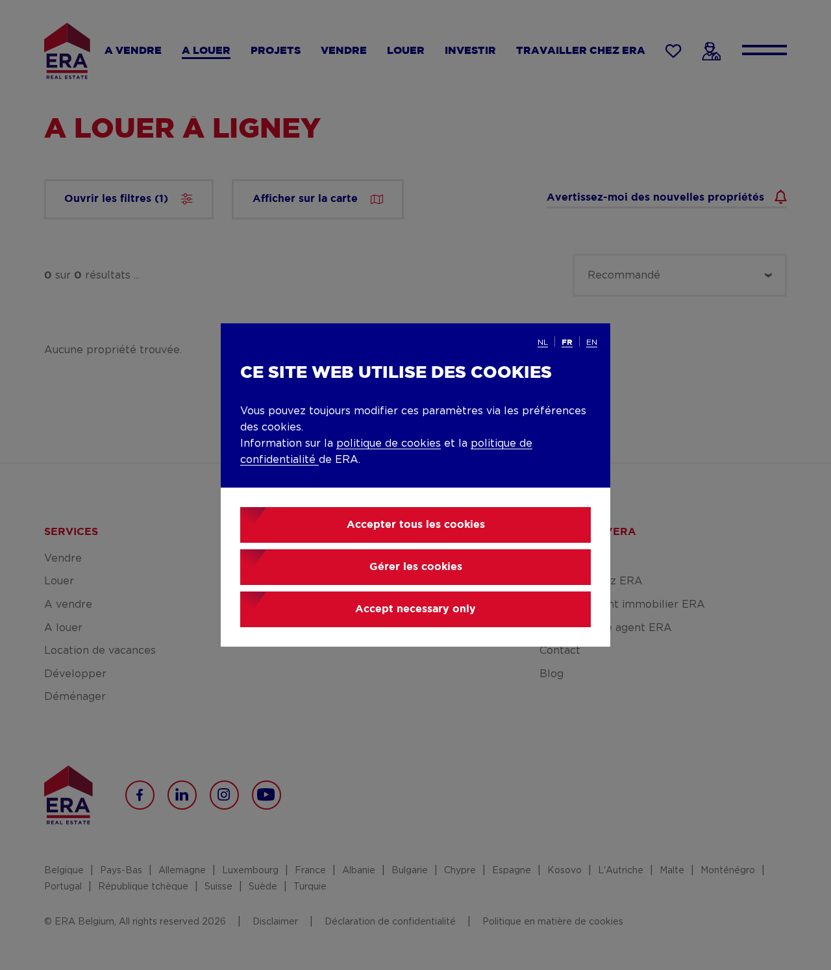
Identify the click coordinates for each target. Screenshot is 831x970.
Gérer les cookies (415, 567)
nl (543, 342)
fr (567, 342)
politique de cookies (388, 443)
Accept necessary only (415, 609)
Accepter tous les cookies (416, 525)
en (591, 342)
